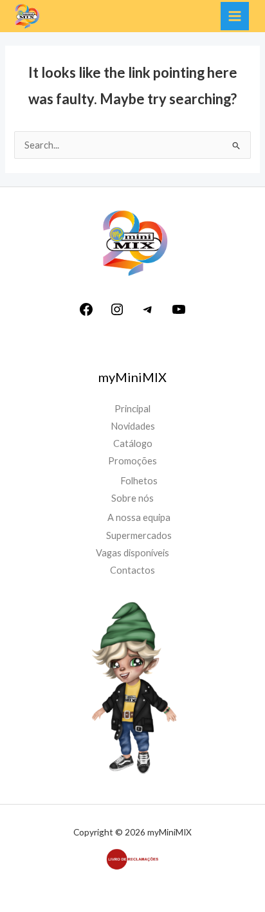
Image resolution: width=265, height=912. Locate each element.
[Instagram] (117, 313)
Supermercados (139, 535)
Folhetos (139, 480)
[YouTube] (179, 313)
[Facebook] (86, 313)
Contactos (132, 570)
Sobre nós (132, 498)
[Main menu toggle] (235, 16)
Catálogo (132, 443)
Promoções (132, 460)
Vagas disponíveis (132, 552)
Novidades (133, 426)
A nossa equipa (138, 517)
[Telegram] (148, 313)
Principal (132, 408)
